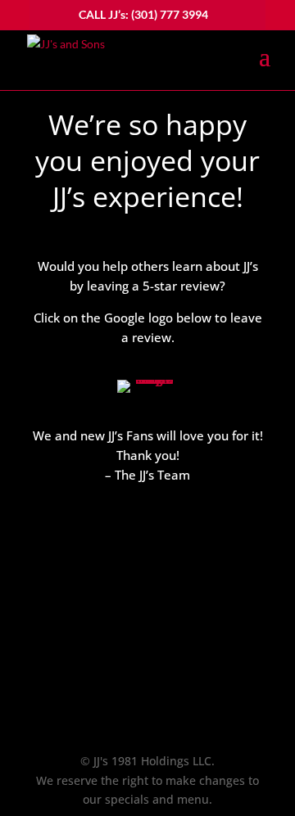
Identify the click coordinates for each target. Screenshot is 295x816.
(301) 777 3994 (169, 14)
